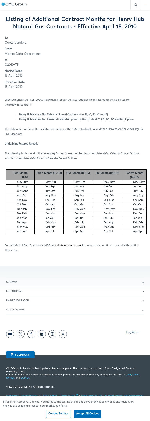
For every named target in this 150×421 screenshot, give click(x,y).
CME (128, 375)
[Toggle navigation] (145, 5)
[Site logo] (14, 5)
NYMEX (10, 378)
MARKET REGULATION (17, 300)
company (11, 282)
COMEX (25, 378)
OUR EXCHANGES (15, 310)
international (14, 291)
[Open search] (135, 5)
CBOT (135, 375)
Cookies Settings (58, 413)
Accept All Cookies (87, 413)
